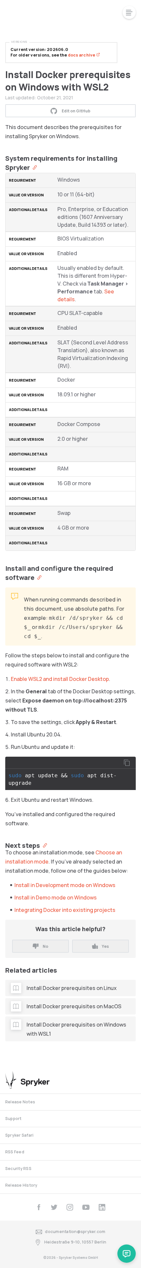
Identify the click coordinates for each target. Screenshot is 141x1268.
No (45, 946)
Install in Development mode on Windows (64, 885)
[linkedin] (102, 1207)
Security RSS (18, 1168)
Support (13, 1118)
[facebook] (39, 1207)
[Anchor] (33, 167)
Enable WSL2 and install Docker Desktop (60, 679)
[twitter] (54, 1207)
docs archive (82, 55)
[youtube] (86, 1207)
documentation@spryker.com (75, 1231)
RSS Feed (14, 1152)
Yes (105, 946)
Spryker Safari (19, 1135)
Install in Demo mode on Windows (55, 897)
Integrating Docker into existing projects (64, 910)
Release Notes (20, 1102)
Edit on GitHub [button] (76, 111)
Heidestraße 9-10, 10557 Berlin (75, 1242)
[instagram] (70, 1207)
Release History (21, 1185)
